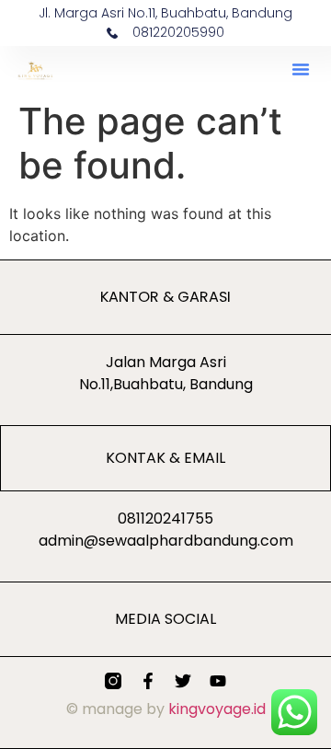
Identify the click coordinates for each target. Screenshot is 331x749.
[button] (300, 69)
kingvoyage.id (217, 709)
